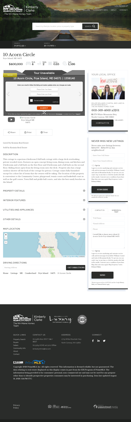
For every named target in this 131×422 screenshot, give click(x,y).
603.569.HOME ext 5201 (42, 345)
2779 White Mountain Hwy (71, 339)
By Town (49, 46)
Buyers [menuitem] (76, 10)
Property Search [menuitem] (62, 10)
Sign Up (124, 6)
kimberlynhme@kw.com (42, 349)
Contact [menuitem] (124, 10)
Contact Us (102, 123)
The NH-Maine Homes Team (17, 14)
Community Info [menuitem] (100, 10)
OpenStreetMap (73, 256)
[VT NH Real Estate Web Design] (106, 406)
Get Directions (76, 268)
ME (21, 273)
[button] (90, 26)
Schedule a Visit (116, 211)
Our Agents (119, 120)
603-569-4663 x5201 (105, 110)
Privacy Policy (96, 181)
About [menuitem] (114, 10)
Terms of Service (101, 284)
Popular (19, 46)
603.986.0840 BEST (40, 339)
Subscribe (102, 190)
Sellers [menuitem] (86, 10)
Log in (117, 6)
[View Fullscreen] (5, 242)
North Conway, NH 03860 (71, 343)
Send (102, 275)
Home (5, 273)
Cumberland (30, 273)
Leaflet (65, 256)
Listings (14, 273)
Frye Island (43, 273)
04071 (52, 273)
